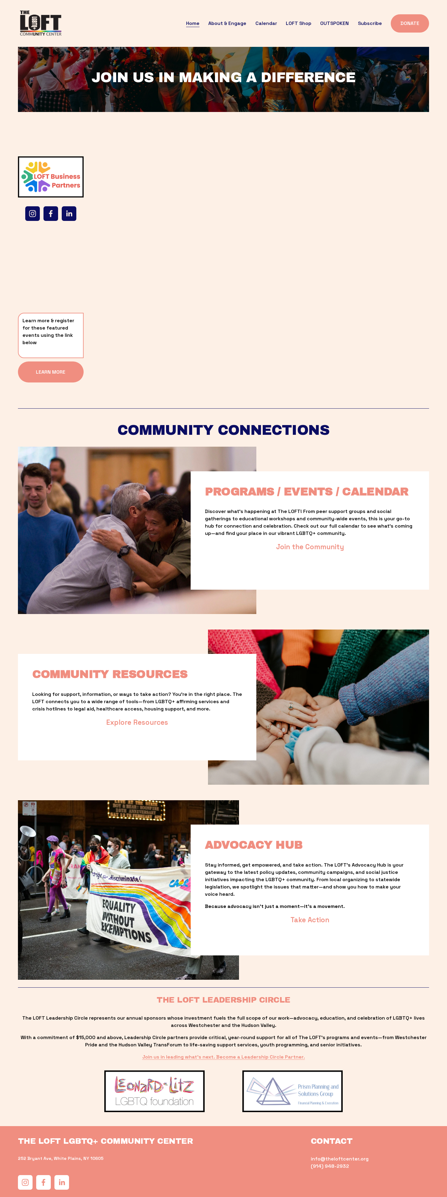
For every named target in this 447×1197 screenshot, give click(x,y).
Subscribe (370, 23)
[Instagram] (32, 213)
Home (192, 23)
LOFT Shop (298, 23)
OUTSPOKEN (334, 23)
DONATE (409, 23)
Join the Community (310, 547)
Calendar (266, 23)
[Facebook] (50, 213)
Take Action (309, 920)
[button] (129, 211)
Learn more (50, 372)
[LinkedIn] (69, 213)
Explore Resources (137, 722)
